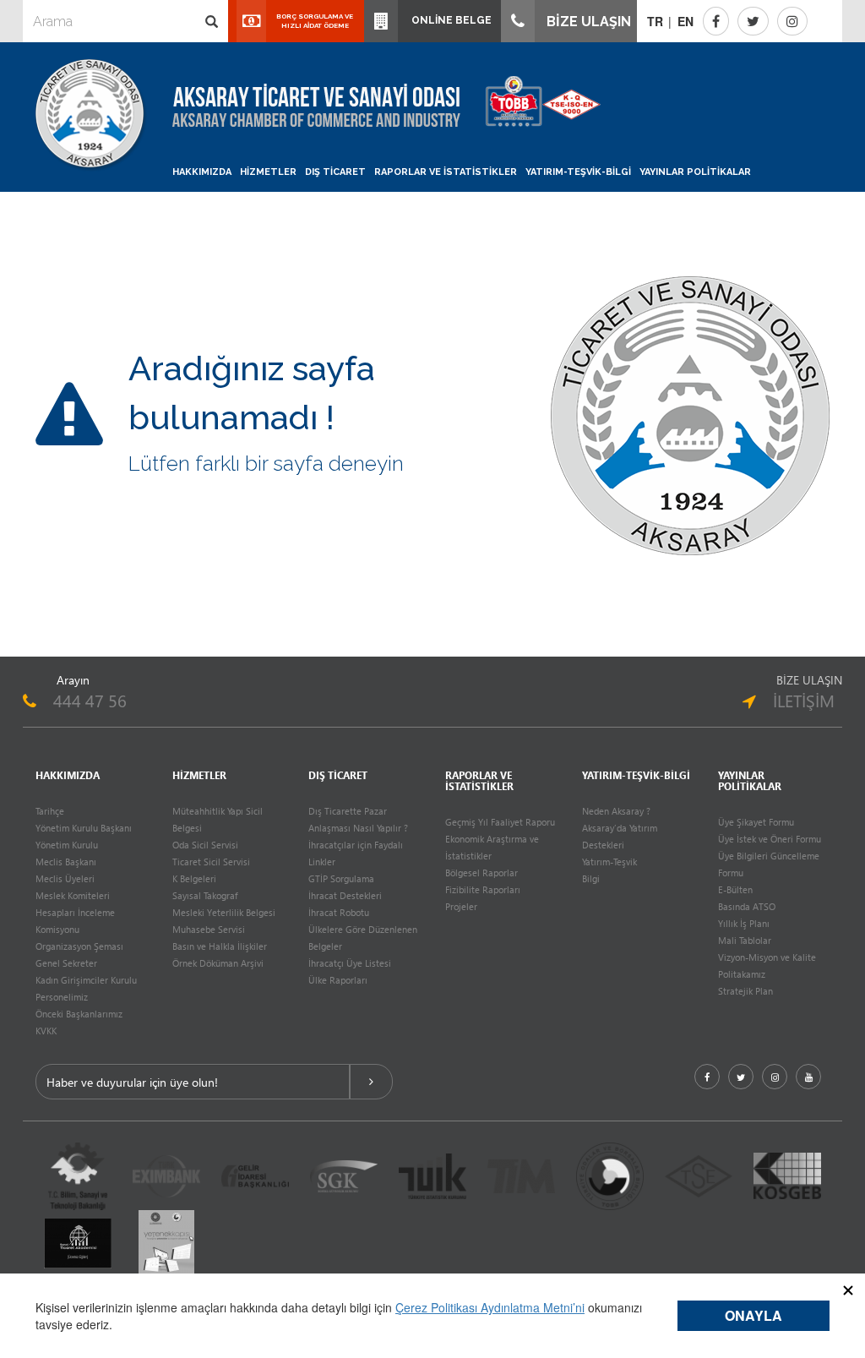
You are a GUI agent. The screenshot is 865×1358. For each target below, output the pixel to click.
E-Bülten (735, 889)
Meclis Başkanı (65, 861)
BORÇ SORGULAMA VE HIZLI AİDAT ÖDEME (314, 21)
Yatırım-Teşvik (609, 861)
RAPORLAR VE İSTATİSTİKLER (445, 171)
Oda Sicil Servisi (205, 844)
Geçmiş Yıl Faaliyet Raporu (500, 821)
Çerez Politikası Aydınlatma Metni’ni (490, 1307)
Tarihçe (49, 810)
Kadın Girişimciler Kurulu (86, 979)
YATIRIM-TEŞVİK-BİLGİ (578, 171)
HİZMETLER (268, 171)
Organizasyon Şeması (79, 946)
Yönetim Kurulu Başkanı (83, 827)
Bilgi (591, 878)
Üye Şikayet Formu (756, 821)
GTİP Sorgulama (341, 878)
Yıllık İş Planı (744, 923)
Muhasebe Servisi (208, 929)
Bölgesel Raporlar (481, 872)
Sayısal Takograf (204, 895)
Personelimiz (61, 996)
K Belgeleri (194, 878)
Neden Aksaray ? (616, 810)
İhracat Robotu (338, 912)
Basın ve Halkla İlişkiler (219, 946)
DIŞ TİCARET (335, 171)
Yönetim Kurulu (66, 844)
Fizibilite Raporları (482, 889)
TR (655, 21)
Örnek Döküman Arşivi (218, 962)
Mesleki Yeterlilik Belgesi (223, 912)
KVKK (46, 1030)
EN (685, 21)
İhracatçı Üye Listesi (349, 962)
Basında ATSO (746, 906)
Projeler (461, 906)
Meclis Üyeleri (65, 878)
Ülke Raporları (337, 979)
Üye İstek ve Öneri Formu (769, 838)
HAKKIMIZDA (201, 171)
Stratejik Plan (745, 990)
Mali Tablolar (744, 940)
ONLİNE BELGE (449, 20)
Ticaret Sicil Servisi (211, 861)
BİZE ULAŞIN (587, 22)
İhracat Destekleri (345, 895)
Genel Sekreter (66, 962)
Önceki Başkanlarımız (78, 1013)
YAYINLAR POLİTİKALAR (695, 171)
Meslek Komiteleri (72, 895)
